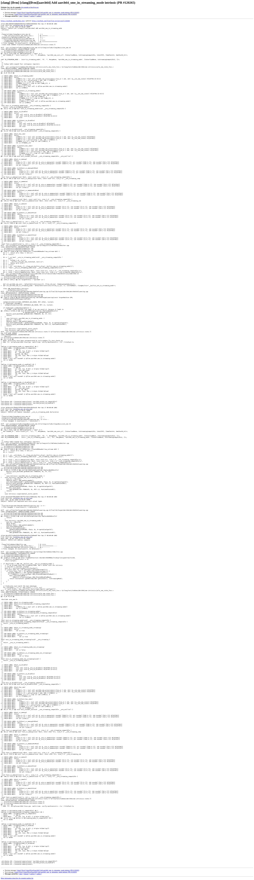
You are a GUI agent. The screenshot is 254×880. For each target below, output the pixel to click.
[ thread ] (26, 16)
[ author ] (39, 16)
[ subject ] (32, 16)
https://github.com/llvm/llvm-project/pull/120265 (51, 21)
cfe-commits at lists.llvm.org (29, 7)
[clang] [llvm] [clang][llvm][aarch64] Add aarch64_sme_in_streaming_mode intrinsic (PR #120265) (48, 12)
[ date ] (21, 16)
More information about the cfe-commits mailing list (17, 878)
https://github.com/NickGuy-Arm (13, 21)
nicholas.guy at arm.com (22, 25)
